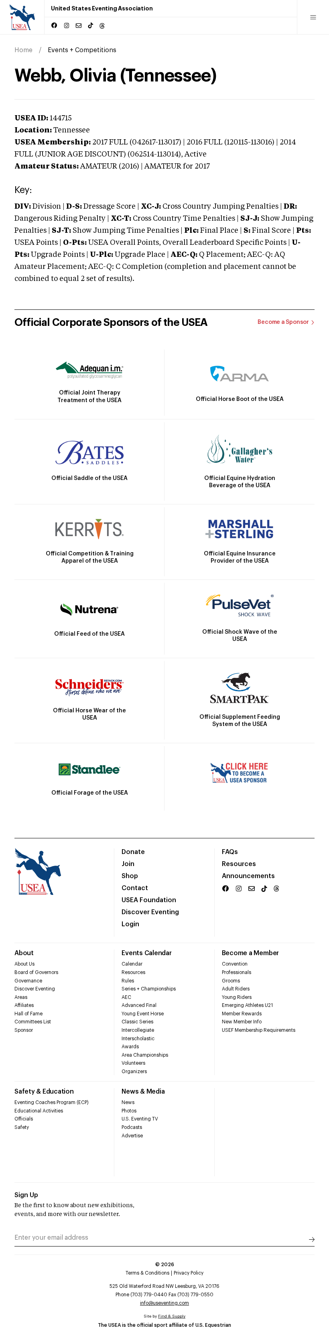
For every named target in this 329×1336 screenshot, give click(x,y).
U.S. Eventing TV (140, 1118)
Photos (129, 1110)
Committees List (32, 1021)
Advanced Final (139, 1005)
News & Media (143, 1091)
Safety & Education (44, 1091)
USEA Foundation (149, 900)
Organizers (134, 1071)
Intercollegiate (138, 1030)
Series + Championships (149, 988)
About (24, 953)
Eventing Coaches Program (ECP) (51, 1102)
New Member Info (242, 1021)
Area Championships (145, 1055)
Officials (23, 1118)
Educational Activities (38, 1110)
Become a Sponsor (283, 322)
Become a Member (250, 953)
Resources (239, 864)
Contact (135, 888)
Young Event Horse (143, 1013)
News (128, 1102)
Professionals (236, 972)
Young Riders (237, 997)
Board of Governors (36, 972)
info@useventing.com (164, 1303)
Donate (133, 852)
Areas (20, 997)
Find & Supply (171, 1316)
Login (130, 924)
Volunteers (133, 1063)
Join (128, 864)
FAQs (230, 852)
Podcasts (132, 1127)
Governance (28, 980)
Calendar (132, 964)
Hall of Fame (28, 1013)
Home (23, 50)
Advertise (132, 1135)
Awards (130, 1046)
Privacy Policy (188, 1273)
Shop (130, 876)
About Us (24, 964)
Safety (21, 1127)
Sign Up (26, 1195)
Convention (235, 964)
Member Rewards (242, 1013)
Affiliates (24, 1005)
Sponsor (23, 1030)
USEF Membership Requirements (258, 1030)
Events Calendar (146, 953)
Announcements (248, 876)
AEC (126, 997)
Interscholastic (138, 1038)
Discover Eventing (150, 912)
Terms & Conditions (147, 1273)
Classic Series (137, 1021)
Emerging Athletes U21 (247, 1005)
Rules (128, 980)
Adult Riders (236, 988)
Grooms (231, 980)
